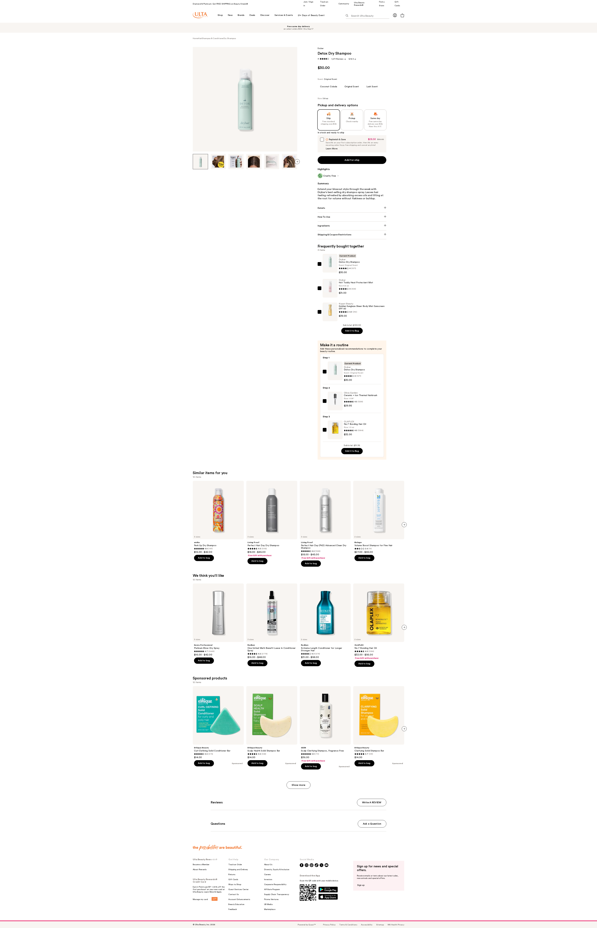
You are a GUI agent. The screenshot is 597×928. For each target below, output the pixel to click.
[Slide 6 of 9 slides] (289, 161)
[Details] (352, 208)
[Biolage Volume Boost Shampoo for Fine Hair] (378, 517)
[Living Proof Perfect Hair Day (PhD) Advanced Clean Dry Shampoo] (325, 520)
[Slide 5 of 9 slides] (271, 161)
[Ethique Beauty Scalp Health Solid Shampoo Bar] (271, 722)
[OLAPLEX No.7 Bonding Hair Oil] (378, 621)
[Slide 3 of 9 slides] (236, 161)
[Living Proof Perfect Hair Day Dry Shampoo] (271, 519)
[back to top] (587, 918)
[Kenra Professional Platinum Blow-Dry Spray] (218, 619)
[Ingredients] (352, 226)
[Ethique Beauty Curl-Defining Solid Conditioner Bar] (218, 722)
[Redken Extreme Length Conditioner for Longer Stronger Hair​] (325, 621)
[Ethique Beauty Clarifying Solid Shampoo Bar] (378, 722)
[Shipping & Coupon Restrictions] (352, 234)
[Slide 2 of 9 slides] (218, 161)
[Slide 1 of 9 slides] (200, 161)
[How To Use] (352, 217)
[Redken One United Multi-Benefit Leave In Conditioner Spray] (271, 621)
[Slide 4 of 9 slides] (253, 161)
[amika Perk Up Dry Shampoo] (218, 517)
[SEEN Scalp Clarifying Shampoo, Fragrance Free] (325, 724)
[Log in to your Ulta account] (395, 15)
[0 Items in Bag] (402, 15)
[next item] (297, 161)
